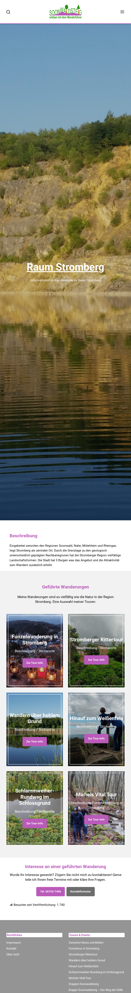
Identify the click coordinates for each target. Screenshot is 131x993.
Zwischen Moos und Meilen (86, 942)
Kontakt (11, 948)
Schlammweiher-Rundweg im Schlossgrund (96, 972)
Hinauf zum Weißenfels (83, 966)
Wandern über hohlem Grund (87, 960)
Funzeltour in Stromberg (84, 948)
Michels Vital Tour (80, 978)
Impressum (13, 942)
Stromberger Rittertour (83, 954)
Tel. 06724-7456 (50, 891)
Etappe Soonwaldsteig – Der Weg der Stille (96, 990)
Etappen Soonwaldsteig (84, 984)
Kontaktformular (80, 891)
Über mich (12, 954)
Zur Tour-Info (34, 662)
